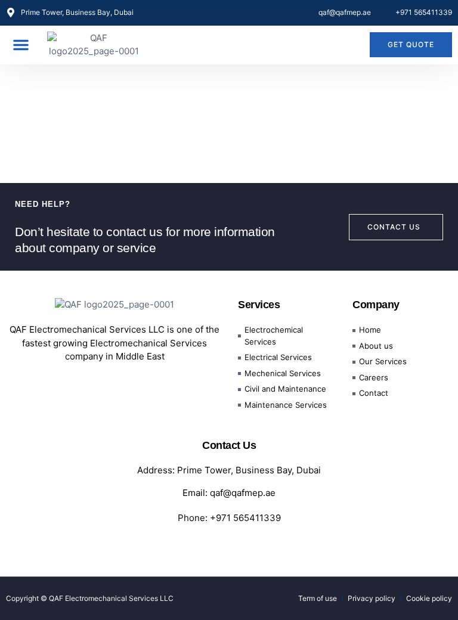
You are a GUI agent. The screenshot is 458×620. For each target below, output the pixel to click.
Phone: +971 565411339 (229, 517)
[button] (20, 44)
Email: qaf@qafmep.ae (229, 492)
